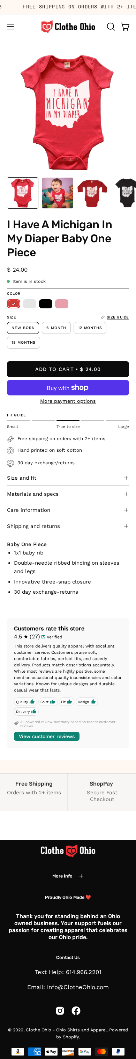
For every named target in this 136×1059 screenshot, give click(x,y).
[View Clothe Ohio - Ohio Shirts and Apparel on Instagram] (60, 1011)
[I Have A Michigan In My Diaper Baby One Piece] (22, 193)
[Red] (13, 303)
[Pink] (61, 303)
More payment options (68, 401)
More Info (62, 876)
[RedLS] (29, 303)
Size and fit (21, 478)
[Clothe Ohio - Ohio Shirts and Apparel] (68, 27)
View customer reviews (47, 736)
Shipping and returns (33, 526)
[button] (110, 26)
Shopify (71, 1036)
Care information (28, 510)
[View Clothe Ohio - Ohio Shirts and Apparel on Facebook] (76, 1011)
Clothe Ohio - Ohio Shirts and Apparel (66, 1029)
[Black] (45, 303)
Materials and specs (33, 494)
